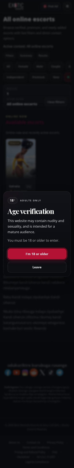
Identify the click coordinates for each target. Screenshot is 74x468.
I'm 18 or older (37, 254)
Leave (37, 267)
